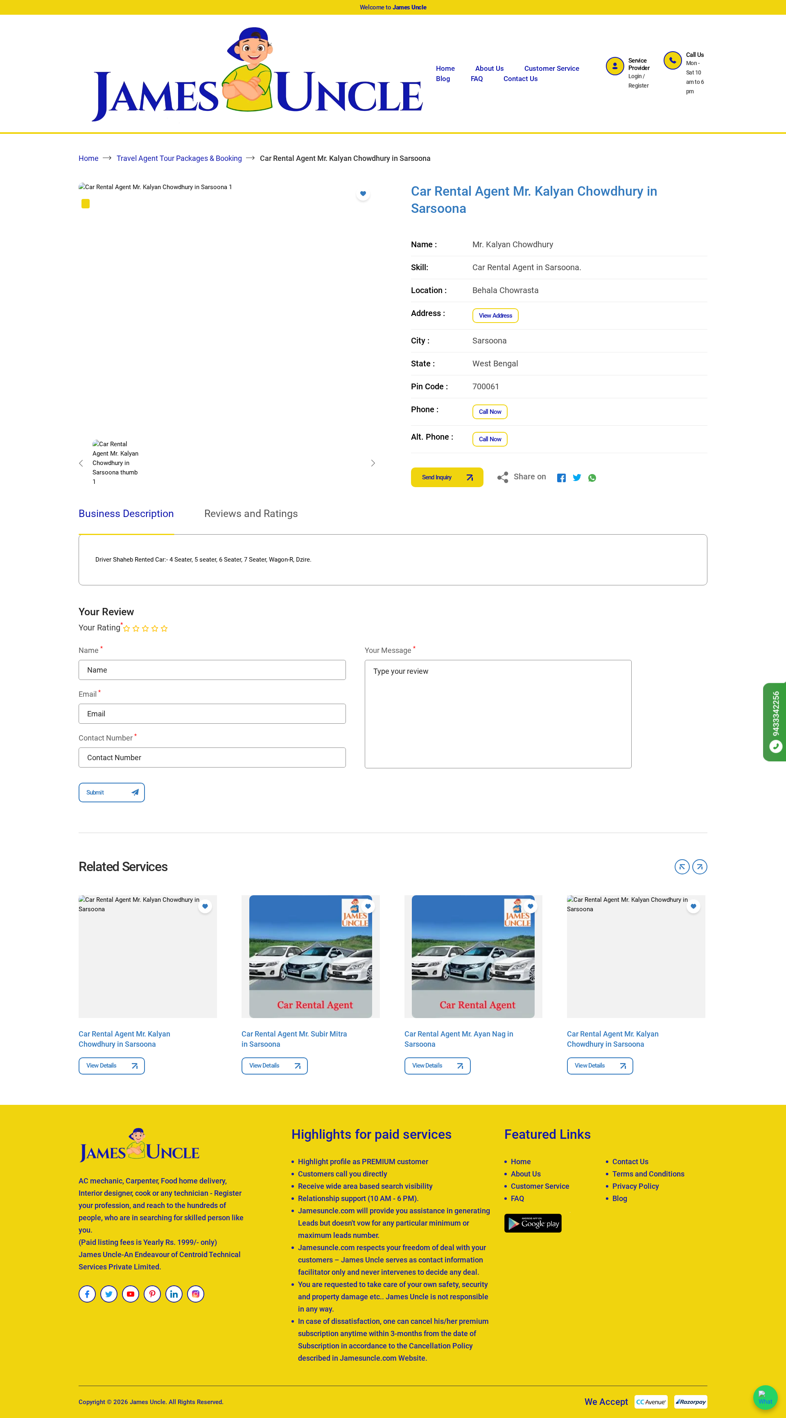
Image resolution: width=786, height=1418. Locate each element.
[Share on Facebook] (561, 477)
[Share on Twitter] (577, 477)
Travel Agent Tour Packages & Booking (179, 158)
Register (638, 85)
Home (445, 68)
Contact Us (521, 79)
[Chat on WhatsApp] (765, 1397)
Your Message (390, 650)
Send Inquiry (436, 477)
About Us (489, 68)
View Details (101, 1065)
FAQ (477, 79)
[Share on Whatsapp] (592, 477)
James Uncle (147, 1402)
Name (91, 650)
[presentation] (81, 463)
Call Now (490, 411)
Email (90, 693)
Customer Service (551, 68)
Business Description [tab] (126, 513)
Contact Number (108, 737)
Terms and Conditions (648, 1174)
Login (635, 76)
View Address (495, 315)
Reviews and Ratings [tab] (251, 513)
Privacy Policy (635, 1186)
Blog (443, 79)
